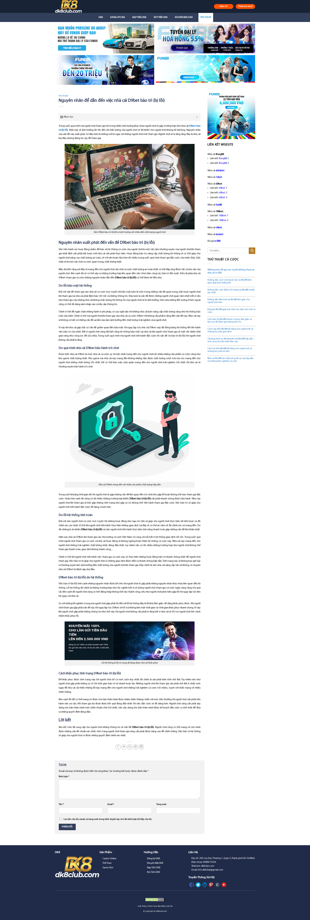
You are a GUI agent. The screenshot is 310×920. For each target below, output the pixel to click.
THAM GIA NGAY (245, 6)
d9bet (222, 188)
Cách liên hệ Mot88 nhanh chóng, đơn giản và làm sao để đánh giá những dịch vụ (229, 320)
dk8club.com (161, 911)
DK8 (101, 17)
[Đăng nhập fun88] (205, 70)
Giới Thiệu (142, 906)
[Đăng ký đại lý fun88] (104, 38)
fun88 (219, 205)
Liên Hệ (169, 906)
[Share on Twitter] (123, 747)
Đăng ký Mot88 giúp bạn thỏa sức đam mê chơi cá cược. (231, 310)
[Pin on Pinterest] (135, 747)
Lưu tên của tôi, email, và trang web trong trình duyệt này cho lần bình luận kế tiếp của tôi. (108, 819)
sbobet (219, 234)
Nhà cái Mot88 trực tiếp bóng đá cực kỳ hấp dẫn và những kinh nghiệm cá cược (230, 359)
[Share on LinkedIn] (141, 747)
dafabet (220, 170)
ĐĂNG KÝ (223, 6)
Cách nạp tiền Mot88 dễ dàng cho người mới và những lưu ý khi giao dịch (230, 330)
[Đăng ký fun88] (231, 115)
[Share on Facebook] (118, 747)
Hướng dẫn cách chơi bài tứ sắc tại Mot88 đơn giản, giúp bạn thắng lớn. (229, 281)
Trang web (161, 804)
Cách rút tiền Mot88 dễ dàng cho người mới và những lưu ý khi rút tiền (229, 349)
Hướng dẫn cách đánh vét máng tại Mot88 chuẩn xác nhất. (231, 291)
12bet (219, 177)
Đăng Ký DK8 (117, 17)
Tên (61, 804)
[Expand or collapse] (197, 117)
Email (111, 804)
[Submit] (252, 250)
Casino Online (109, 858)
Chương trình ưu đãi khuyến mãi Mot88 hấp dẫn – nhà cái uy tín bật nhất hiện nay (231, 340)
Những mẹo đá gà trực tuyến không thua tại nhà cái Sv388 (230, 271)
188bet (223, 215)
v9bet (219, 227)
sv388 (217, 241)
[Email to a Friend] (129, 747)
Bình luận (64, 776)
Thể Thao (107, 863)
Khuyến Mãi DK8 (183, 17)
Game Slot (108, 868)
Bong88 (223, 158)
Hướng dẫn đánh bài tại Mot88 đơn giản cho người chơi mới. (228, 301)
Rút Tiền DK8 (160, 17)
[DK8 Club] (72, 6)
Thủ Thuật (206, 17)
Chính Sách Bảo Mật (156, 906)
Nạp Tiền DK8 (139, 17)
